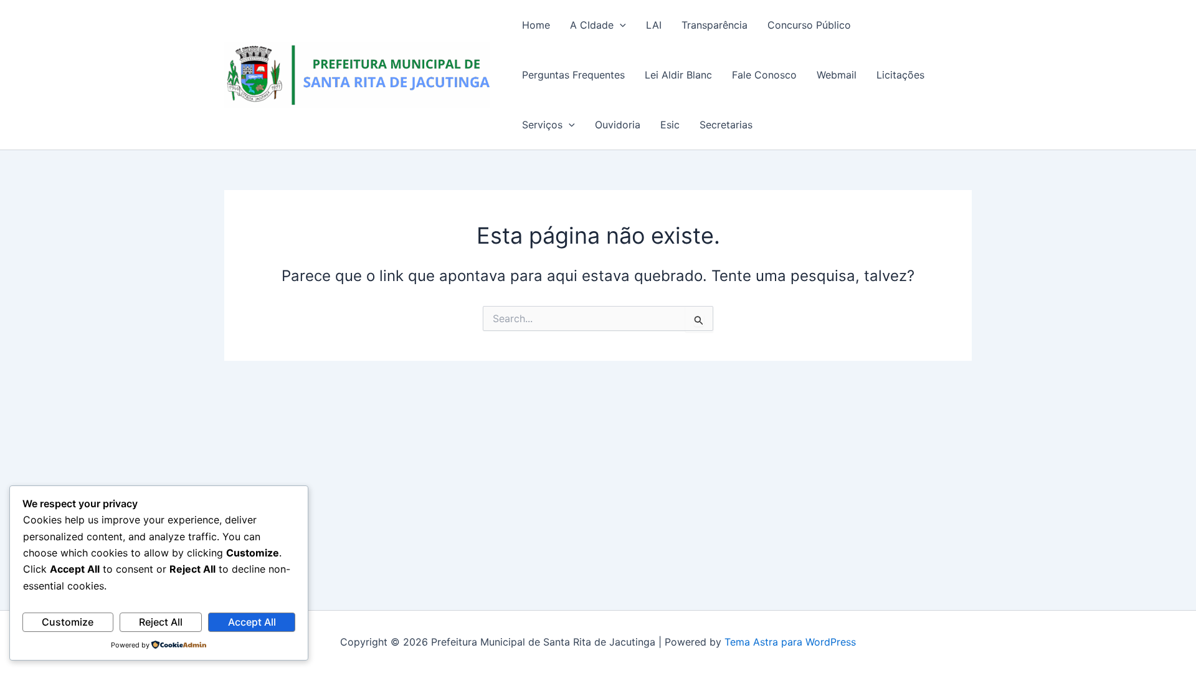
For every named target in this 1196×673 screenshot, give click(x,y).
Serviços (542, 124)
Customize (67, 622)
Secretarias (726, 124)
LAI (654, 25)
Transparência (714, 25)
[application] (620, 25)
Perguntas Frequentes (573, 75)
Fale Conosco (764, 75)
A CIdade (592, 25)
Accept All (252, 622)
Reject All (161, 622)
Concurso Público (809, 25)
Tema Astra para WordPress (790, 642)
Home (536, 25)
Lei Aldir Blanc (678, 75)
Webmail (837, 75)
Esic (670, 124)
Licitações (900, 75)
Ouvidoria (617, 124)
